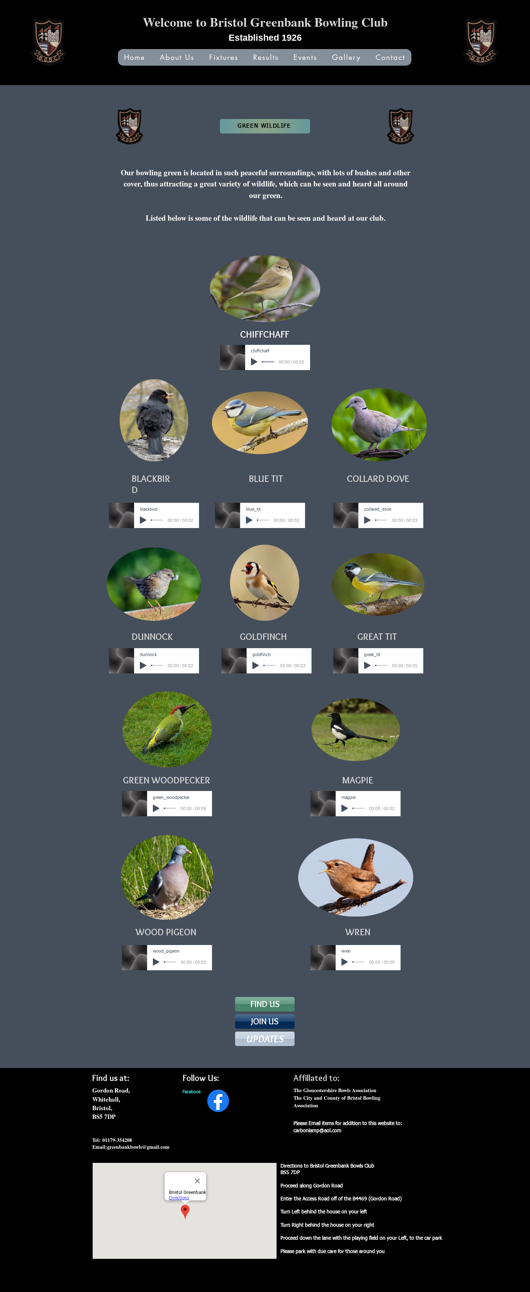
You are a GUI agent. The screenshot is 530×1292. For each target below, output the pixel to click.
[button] (305, 57)
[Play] (254, 361)
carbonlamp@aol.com (317, 1130)
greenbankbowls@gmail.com (138, 1147)
